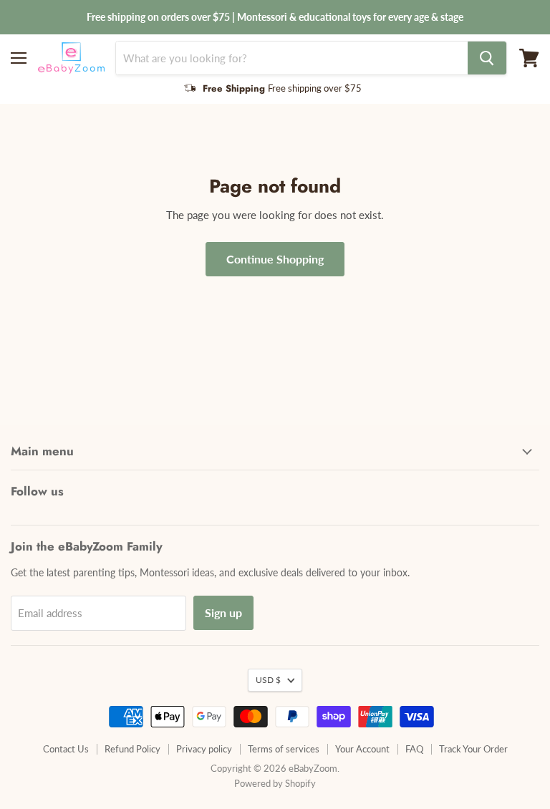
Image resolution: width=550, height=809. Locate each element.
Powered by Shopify (275, 783)
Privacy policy (204, 749)
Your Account (362, 749)
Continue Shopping (275, 259)
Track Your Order (473, 749)
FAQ (414, 749)
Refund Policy (132, 749)
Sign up (223, 612)
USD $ (268, 679)
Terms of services (283, 749)
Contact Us (66, 749)
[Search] (487, 58)
